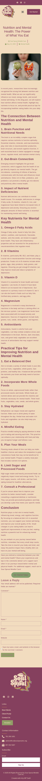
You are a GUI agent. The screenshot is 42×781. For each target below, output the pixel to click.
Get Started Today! (21, 575)
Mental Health (25, 44)
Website (4, 638)
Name (3, 619)
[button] (22, 11)
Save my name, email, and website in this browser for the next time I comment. (21, 648)
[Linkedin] (21, 2)
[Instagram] (24, 2)
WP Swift (27, 778)
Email (3, 629)
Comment (5, 591)
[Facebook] (17, 2)
